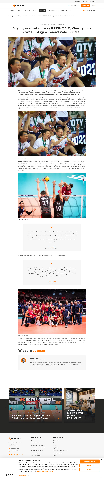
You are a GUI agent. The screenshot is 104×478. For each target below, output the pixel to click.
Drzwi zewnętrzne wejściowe (38, 445)
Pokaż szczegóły (23, 475)
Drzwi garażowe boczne (37, 450)
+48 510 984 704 (75, 5)
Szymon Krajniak (34, 358)
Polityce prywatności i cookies (45, 471)
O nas (83, 1)
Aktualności (77, 1)
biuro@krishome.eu (16, 448)
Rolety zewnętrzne (35, 453)
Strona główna (12, 16)
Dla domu (11, 10)
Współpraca (56, 448)
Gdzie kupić (85, 5)
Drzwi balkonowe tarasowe (37, 448)
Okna (32, 440)
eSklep (54, 455)
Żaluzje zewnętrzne (36, 455)
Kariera (55, 445)
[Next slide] (98, 407)
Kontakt (93, 1)
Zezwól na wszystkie (89, 461)
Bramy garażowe (35, 443)
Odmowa (89, 469)
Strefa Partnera (53, 10)
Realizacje (27, 10)
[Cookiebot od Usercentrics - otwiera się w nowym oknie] (9, 475)
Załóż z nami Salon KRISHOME (61, 450)
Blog (34, 10)
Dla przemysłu (63, 10)
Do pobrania (88, 1)
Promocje (19, 10)
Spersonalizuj (88, 465)
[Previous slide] (6, 407)
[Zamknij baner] (101, 459)
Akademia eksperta (58, 453)
